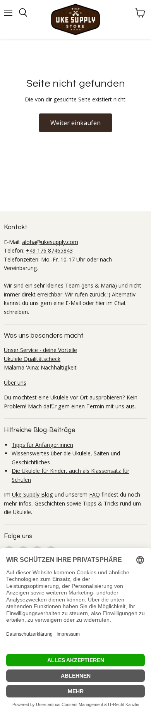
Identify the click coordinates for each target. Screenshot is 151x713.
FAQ (94, 494)
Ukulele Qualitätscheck (32, 359)
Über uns (15, 382)
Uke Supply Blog (32, 494)
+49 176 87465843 (49, 250)
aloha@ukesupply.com (50, 242)
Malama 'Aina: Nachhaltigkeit (40, 367)
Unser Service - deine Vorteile (40, 350)
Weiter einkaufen (75, 123)
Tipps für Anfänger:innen (42, 444)
